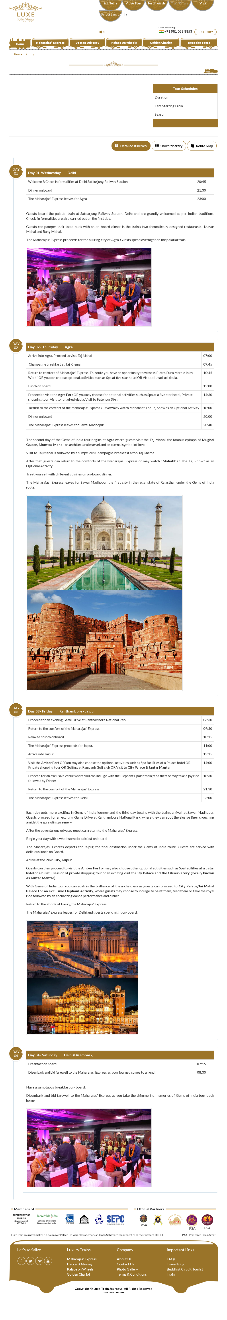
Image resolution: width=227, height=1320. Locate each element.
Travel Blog (175, 1264)
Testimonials (156, 3)
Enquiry (206, 32)
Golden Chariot (161, 43)
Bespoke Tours (199, 43)
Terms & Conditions (132, 1274)
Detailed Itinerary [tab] (133, 146)
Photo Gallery (127, 1269)
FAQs (171, 1259)
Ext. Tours (110, 3)
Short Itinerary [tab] (171, 146)
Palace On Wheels (124, 43)
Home (20, 44)
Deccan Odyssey (87, 43)
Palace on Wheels (80, 1269)
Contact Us (125, 1264)
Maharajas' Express (50, 43)
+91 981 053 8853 (178, 31)
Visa (203, 3)
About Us (124, 1259)
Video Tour (133, 3)
